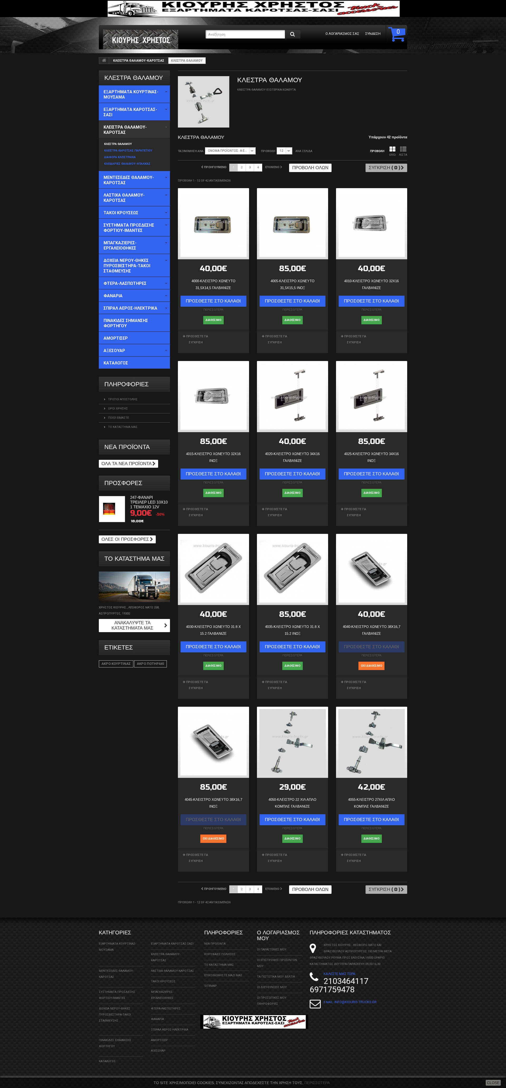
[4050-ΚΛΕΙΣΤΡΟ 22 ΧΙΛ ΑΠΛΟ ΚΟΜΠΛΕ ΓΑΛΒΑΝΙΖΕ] (292, 742)
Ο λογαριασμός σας (342, 34)
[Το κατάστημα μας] (134, 587)
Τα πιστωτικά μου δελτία (276, 976)
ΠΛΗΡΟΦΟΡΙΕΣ (126, 384)
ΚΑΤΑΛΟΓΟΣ (107, 1061)
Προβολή (268, 151)
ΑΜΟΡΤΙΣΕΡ (159, 1040)
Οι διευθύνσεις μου (272, 987)
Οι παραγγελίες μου (271, 949)
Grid (392, 155)
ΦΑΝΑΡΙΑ (157, 1019)
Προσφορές (123, 483)
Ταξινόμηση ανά (190, 151)
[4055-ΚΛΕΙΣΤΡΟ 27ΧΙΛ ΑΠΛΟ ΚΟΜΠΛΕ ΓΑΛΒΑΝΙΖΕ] (371, 742)
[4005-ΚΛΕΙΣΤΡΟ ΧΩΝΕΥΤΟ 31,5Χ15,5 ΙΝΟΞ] (292, 223)
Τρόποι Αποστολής (122, 399)
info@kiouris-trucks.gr (355, 1002)
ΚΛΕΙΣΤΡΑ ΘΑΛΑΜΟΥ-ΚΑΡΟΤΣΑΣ (138, 60)
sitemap (210, 986)
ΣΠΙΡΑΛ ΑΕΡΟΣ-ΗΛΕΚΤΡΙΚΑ (169, 1029)
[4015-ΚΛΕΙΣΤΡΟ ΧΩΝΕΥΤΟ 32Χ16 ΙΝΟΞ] (213, 396)
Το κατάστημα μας (122, 427)
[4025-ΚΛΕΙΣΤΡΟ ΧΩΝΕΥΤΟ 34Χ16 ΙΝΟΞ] (371, 396)
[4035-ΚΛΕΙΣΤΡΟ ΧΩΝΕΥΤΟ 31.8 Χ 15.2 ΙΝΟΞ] (292, 569)
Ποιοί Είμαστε (118, 417)
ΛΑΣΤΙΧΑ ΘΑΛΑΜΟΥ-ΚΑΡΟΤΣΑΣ (172, 971)
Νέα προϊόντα (127, 447)
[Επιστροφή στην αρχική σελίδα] (104, 60)
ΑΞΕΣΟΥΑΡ (158, 1050)
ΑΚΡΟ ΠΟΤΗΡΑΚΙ (150, 664)
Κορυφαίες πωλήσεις (220, 954)
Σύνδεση (373, 34)
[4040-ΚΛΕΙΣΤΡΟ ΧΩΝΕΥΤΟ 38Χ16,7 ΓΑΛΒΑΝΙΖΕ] (371, 569)
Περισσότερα (317, 1083)
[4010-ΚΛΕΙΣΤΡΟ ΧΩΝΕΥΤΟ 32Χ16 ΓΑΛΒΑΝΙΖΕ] (371, 223)
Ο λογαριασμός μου (278, 935)
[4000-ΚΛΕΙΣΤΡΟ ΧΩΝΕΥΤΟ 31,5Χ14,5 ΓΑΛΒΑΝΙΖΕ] (213, 223)
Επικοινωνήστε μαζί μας (223, 975)
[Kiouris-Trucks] (152, 39)
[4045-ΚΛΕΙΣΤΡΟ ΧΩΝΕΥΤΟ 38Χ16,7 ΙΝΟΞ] (213, 742)
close (493, 1083)
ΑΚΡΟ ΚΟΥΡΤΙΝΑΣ (116, 664)
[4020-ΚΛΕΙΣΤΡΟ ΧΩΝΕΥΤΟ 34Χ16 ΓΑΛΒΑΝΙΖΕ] (292, 396)
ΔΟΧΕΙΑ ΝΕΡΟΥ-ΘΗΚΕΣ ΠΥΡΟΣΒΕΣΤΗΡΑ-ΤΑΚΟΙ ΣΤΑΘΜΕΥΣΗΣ (115, 1014)
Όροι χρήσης (117, 408)
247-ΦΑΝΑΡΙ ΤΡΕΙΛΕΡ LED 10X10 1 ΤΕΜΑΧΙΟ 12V (149, 502)
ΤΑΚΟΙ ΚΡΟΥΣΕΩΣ (163, 981)
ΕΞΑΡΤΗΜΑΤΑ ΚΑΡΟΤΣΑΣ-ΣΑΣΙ (172, 943)
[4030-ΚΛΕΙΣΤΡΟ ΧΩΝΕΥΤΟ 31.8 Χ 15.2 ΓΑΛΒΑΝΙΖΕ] (213, 569)
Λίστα (403, 155)
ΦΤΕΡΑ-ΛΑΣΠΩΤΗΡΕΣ (166, 1008)
